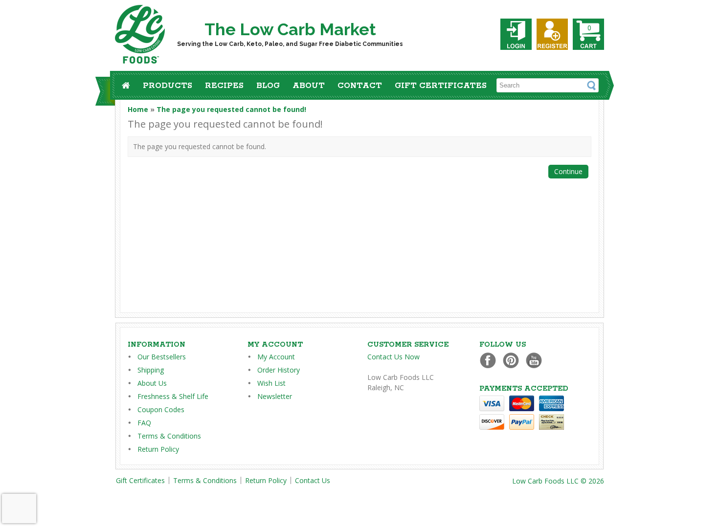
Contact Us (312, 480)
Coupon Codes (160, 409)
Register (552, 34)
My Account (276, 356)
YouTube (536, 360)
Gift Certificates (441, 86)
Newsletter (274, 396)
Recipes (224, 86)
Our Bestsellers (161, 356)
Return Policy (158, 449)
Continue (568, 171)
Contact (359, 86)
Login (516, 34)
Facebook (490, 360)
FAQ (144, 422)
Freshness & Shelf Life (172, 396)
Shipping (150, 370)
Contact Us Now (393, 356)
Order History (278, 370)
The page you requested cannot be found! (231, 109)
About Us (152, 383)
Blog (268, 86)
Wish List (271, 383)
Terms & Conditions (169, 436)
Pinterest (513, 360)
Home (138, 109)
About (308, 86)
